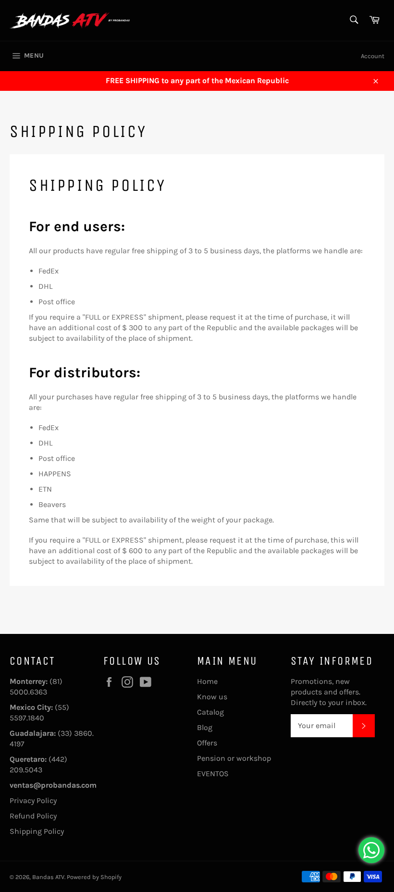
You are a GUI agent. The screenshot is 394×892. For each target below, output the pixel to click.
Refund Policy (33, 815)
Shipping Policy (37, 831)
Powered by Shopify (94, 876)
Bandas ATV (48, 876)
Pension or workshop (234, 758)
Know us (212, 696)
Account (372, 56)
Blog (204, 727)
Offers (207, 742)
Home (207, 681)
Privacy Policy (33, 800)
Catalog (210, 712)
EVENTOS (213, 773)
